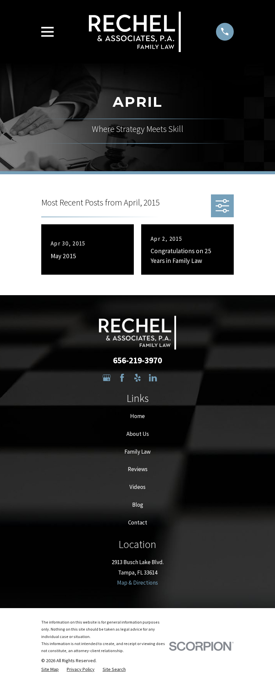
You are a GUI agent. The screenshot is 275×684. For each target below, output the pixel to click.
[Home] (135, 32)
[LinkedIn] (153, 378)
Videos (137, 487)
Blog (137, 504)
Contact (137, 522)
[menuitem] (50, 669)
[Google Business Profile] (107, 378)
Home (137, 416)
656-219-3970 (137, 360)
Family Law (137, 451)
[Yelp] (137, 378)
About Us (137, 434)
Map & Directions (137, 582)
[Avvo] (168, 378)
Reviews (138, 469)
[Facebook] (122, 378)
